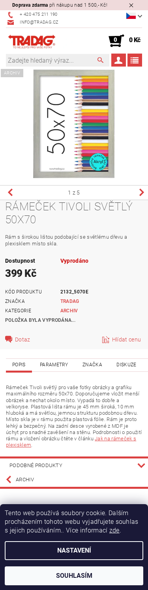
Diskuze (126, 364)
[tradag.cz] (40, 41)
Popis (19, 364)
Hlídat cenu (126, 339)
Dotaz (22, 339)
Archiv (69, 311)
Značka (92, 364)
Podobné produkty (35, 465)
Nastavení (74, 550)
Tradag (69, 301)
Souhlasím (74, 575)
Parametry (54, 364)
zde (114, 530)
